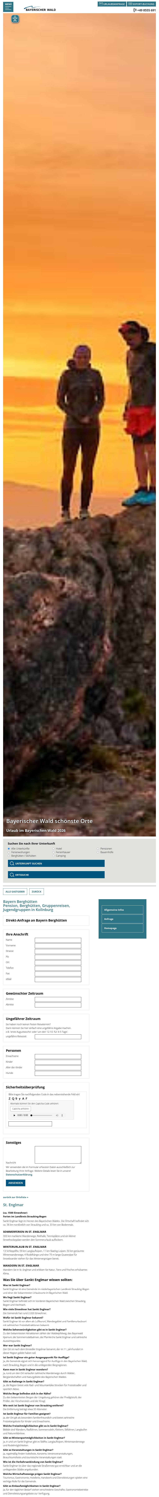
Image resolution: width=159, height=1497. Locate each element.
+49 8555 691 (146, 10)
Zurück (36, 891)
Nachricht (11, 1162)
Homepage (110, 928)
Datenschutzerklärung (19, 1174)
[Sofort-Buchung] (130, 4)
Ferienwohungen (20, 852)
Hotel (59, 848)
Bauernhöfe (106, 852)
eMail (8, 979)
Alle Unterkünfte (20, 848)
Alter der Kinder (14, 1067)
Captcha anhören (20, 1108)
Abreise (10, 1004)
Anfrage (108, 918)
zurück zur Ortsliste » (15, 1197)
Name (9, 939)
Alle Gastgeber (15, 891)
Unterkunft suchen (28, 863)
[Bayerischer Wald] (40, 10)
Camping (61, 855)
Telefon (10, 967)
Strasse (10, 950)
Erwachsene (12, 1055)
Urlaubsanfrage (114, 4)
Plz (7, 956)
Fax (7, 973)
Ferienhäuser (63, 852)
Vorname (11, 945)
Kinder (9, 1061)
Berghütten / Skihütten (23, 855)
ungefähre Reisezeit (16, 1036)
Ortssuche (22, 874)
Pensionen (106, 848)
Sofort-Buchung (143, 4)
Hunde (9, 1072)
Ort (7, 962)
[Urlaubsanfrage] (101, 4)
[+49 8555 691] (134, 10)
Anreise (10, 998)
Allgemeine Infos (114, 909)
